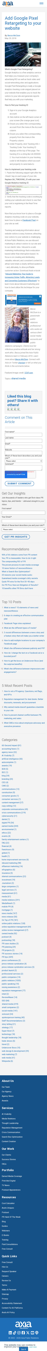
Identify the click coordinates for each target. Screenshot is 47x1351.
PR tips (7, 957)
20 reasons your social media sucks (17, 575)
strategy (7, 1027)
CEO (5, 782)
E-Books (5, 1235)
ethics (6, 833)
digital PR (8, 823)
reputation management (13, 990)
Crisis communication (11, 1132)
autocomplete (9, 762)
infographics (8, 870)
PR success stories (12, 954)
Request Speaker (9, 1271)
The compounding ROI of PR (14, 561)
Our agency (6, 1091)
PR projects (8, 950)
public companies (11, 977)
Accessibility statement (12, 1303)
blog (5, 776)
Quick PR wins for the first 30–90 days (18, 582)
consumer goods (10, 796)
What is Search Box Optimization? (16, 571)
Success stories (9, 1159)
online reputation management (16, 927)
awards (7, 765)
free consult (7, 1249)
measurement (9, 893)
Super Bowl (8, 1031)
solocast (7, 1014)
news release (9, 917)
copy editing (9, 806)
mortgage (7, 910)
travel (5, 1044)
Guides (5, 1226)
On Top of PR (10, 920)
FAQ (5, 843)
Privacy (5, 1299)
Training (5, 1240)
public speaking (10, 984)
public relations (11, 980)
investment (8, 880)
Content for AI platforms (12, 1308)
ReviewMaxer (9, 997)
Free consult (7, 1262)
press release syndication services (18, 967)
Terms (4, 1285)
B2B (5, 769)
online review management (15, 930)
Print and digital (8, 1181)
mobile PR (7, 907)
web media (8, 1058)
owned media (9, 933)
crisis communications (14, 812)
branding (7, 779)
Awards (5, 1101)
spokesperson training (13, 1017)
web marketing (9, 1054)
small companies (10, 1007)
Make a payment (9, 1290)
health (6, 856)
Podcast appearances (11, 1190)
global (6, 853)
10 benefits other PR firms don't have (17, 588)
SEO (5, 1001)
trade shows (8, 1041)
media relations (11, 900)
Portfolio (8, 1170)
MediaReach (8, 903)
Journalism (8, 883)
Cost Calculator (8, 1203)
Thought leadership (10, 1123)
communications (10, 789)
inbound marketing (11, 863)
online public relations (13, 923)
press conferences (11, 960)
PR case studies (10, 943)
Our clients (6, 1155)
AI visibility (6, 1114)
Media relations (9, 1119)
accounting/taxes (10, 749)
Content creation (9, 1141)
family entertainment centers (15, 839)
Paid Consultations (10, 1244)
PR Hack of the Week (11, 1217)
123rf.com (28, 373)
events (6, 836)
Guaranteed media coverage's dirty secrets (20, 578)
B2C (5, 772)
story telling (9, 1024)
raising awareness (11, 987)
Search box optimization (12, 1137)
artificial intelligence (12, 759)
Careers (5, 1276)
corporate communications (15, 809)
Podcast (5, 1212)
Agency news (7, 1096)
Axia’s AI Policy (8, 1312)
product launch (9, 970)
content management (12, 802)
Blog (4, 1221)
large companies (10, 886)
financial (6, 846)
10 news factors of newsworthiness (17, 568)
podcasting (8, 940)
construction (8, 792)
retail (5, 994)
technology (8, 1034)
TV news (6, 1185)
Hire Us (5, 1267)
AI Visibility (8, 755)
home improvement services (15, 859)
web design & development (15, 1051)
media (6, 896)
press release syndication (14, 964)
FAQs (4, 1164)
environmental (9, 829)
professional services (12, 974)
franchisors (8, 849)
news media (9, 913)
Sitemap (5, 1294)
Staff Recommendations (13, 1021)
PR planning (9, 947)
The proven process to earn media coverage (20, 565)
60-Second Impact (11, 745)
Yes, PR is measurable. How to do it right (19, 558)
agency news (9, 752)
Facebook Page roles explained (17, 623)
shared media (18, 378)
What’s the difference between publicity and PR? (24, 648)
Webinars (6, 1231)
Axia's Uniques (8, 1208)
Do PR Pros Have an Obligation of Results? (20, 585)
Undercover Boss (11, 1048)
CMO (5, 786)
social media (9, 1011)
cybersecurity (9, 816)
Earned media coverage (12, 1176)
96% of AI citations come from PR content (19, 555)
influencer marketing (12, 866)
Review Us (6, 1280)
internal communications (14, 876)
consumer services (11, 799)
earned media (10, 826)
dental (6, 819)
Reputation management (12, 1128)
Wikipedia (7, 1061)
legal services (9, 890)
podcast (6, 937)
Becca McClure (13, 35)
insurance (7, 873)
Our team (6, 1087)
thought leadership (11, 1037)
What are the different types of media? (20, 628)
